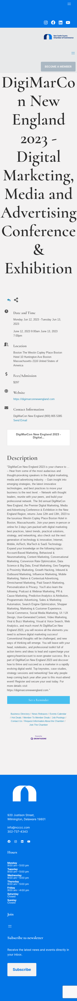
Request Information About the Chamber (44, 721)
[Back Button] (8, 301)
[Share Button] (16, 300)
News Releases (40, 714)
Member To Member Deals (36, 717)
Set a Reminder (39, 700)
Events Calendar (58, 714)
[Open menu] (69, 3)
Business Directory (20, 714)
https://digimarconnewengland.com (34, 399)
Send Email (20, 420)
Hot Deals (16, 717)
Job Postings (58, 717)
